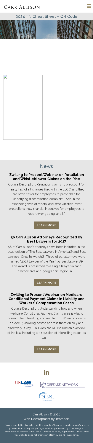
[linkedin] (46, 372)
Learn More (46, 225)
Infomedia (62, 419)
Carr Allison (40, 414)
